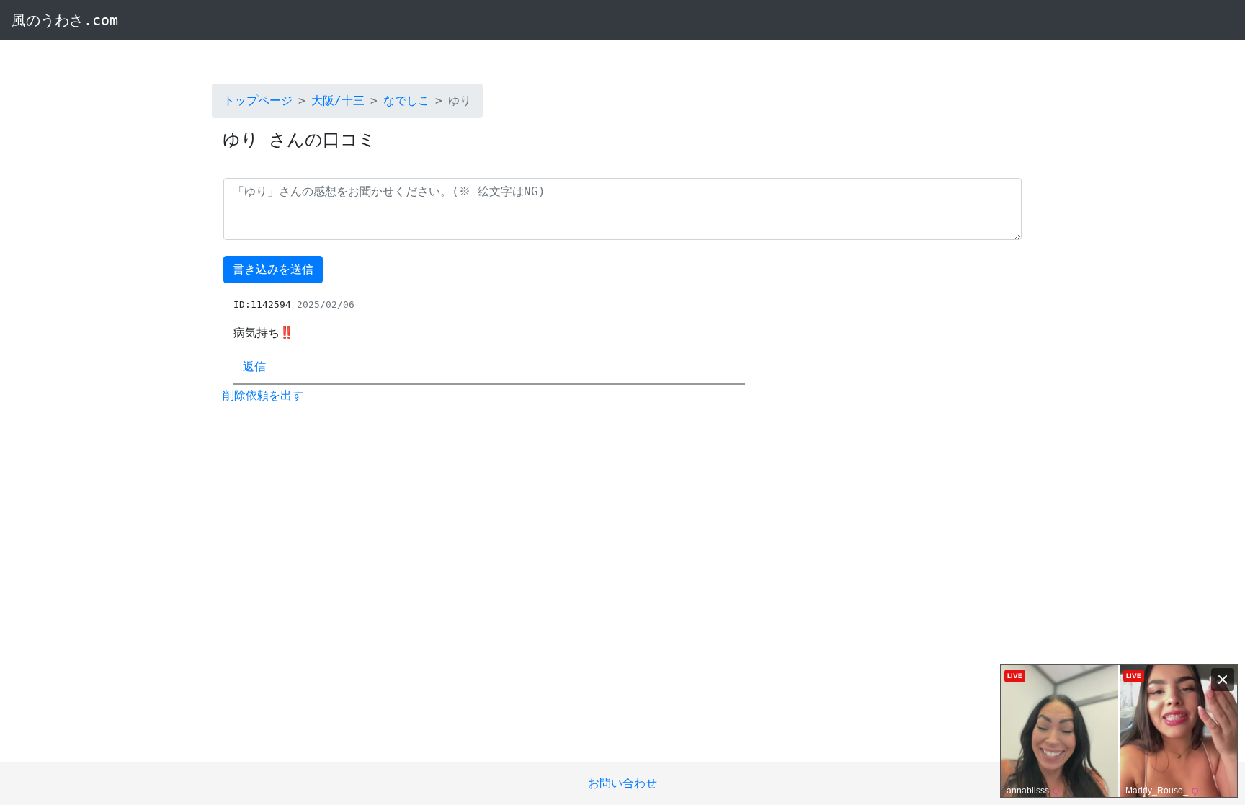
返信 (254, 366)
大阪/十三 (338, 100)
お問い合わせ (622, 783)
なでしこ (406, 100)
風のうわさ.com (65, 20)
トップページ (258, 100)
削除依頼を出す (263, 395)
